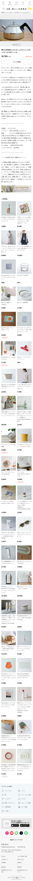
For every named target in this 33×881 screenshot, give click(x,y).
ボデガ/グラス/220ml (23, 275)
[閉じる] (20, 878)
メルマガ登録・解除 (22, 856)
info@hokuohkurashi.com (8, 847)
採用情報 (19, 867)
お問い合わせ (20, 859)
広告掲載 (3, 862)
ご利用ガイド (4, 859)
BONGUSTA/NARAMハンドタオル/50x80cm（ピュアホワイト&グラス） (24, 675)
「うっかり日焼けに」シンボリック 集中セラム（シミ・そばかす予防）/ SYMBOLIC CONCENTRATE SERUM (24, 505)
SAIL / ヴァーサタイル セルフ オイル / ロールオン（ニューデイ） (24, 648)
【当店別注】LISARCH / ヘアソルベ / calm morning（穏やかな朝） (24, 617)
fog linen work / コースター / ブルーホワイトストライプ (8, 277)
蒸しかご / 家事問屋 (22, 302)
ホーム (3, 4)
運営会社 (3, 867)
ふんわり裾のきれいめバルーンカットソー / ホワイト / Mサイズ (24, 386)
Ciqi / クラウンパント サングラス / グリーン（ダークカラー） (24, 534)
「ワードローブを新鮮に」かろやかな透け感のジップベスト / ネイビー (24, 248)
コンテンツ (16, 4)
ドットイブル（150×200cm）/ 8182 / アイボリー (24, 474)
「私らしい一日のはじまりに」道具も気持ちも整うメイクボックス (8, 648)
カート (23, 4)
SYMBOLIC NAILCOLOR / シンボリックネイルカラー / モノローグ (8, 219)
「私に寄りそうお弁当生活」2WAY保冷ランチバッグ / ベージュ (8, 386)
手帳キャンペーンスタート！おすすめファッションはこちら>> (15, 12)
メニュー (29, 4)
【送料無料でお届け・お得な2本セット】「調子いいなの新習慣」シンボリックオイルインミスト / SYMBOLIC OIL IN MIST (8, 619)
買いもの (10, 4)
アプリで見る (15, 877)
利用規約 (19, 862)
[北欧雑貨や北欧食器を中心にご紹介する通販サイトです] (16, 8)
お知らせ (3, 856)
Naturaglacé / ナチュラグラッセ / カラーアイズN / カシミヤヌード (8, 704)
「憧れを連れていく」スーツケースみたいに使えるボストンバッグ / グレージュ (8, 413)
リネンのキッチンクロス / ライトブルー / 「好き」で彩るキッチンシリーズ (24, 329)
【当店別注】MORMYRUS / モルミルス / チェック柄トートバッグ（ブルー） (24, 737)
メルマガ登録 (16, 62)
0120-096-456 (21, 847)
